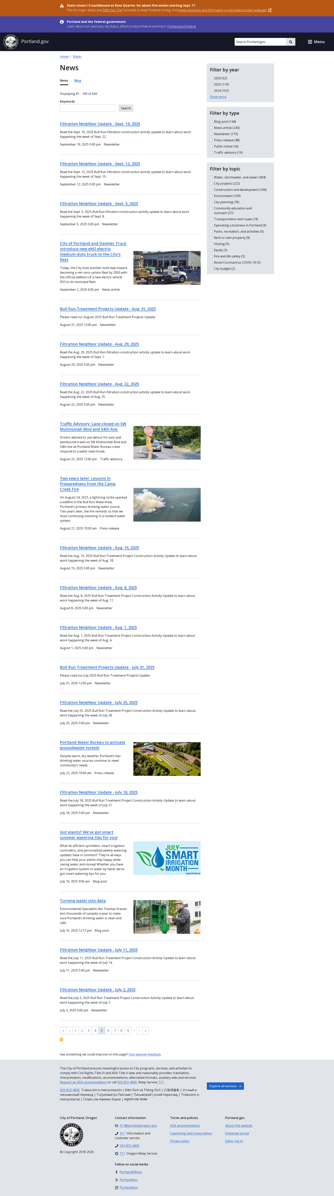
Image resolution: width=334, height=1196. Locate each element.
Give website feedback (145, 1054)
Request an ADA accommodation (83, 1082)
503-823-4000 (127, 1082)
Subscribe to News (61, 1039)
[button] (316, 41)
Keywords (67, 101)
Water (77, 56)
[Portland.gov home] (26, 42)
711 (161, 1082)
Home (64, 56)
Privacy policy (179, 1141)
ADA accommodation (185, 1125)
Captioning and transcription (191, 1133)
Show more (218, 97)
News (64, 80)
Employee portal (237, 1133)
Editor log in (234, 1141)
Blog (77, 80)
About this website (238, 1125)
